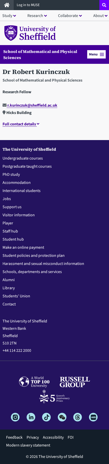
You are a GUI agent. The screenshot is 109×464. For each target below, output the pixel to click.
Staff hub (10, 231)
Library (9, 288)
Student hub (13, 239)
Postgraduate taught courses (27, 166)
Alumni (9, 280)
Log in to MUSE (29, 5)
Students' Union (16, 296)
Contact (9, 304)
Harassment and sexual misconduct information (43, 263)
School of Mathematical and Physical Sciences (40, 54)
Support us (12, 207)
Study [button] (7, 15)
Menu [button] (93, 54)
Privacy (33, 437)
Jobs (7, 199)
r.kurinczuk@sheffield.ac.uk (32, 105)
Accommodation (17, 182)
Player (8, 223)
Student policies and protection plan (34, 255)
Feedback (14, 437)
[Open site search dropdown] (104, 5)
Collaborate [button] (68, 15)
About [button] (98, 15)
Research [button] (35, 15)
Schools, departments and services (32, 272)
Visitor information (19, 215)
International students (22, 191)
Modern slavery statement (28, 445)
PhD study (11, 174)
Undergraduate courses (23, 158)
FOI (71, 437)
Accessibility (53, 437)
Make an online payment (23, 247)
